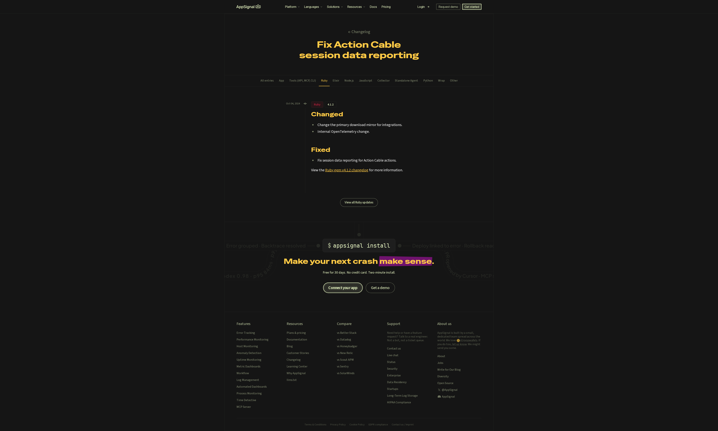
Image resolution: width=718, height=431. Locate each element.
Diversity (443, 376)
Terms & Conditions (315, 424)
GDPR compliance (378, 424)
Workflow (243, 373)
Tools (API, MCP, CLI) (302, 81)
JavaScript (365, 81)
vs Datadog (344, 340)
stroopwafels (468, 340)
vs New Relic (345, 353)
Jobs (440, 363)
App (281, 81)
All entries (267, 81)
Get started (471, 7)
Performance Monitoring (253, 340)
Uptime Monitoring (249, 360)
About (441, 356)
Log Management (248, 380)
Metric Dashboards (248, 366)
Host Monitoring (247, 346)
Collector (384, 81)
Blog (290, 346)
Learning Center (297, 366)
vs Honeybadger (347, 346)
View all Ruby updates (359, 202)
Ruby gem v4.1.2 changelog (346, 170)
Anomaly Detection (249, 353)
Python (428, 81)
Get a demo (380, 288)
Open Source (445, 383)
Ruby (324, 81)
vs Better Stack (346, 333)
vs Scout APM (345, 360)
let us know (459, 344)
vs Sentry (343, 366)
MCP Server (244, 407)
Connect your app (342, 288)
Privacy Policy (338, 424)
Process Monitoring (249, 393)
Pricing (386, 7)
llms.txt (292, 380)
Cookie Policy (357, 424)
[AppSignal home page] (248, 6)
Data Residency (396, 382)
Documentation (297, 340)
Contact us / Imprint (403, 424)
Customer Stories (298, 353)
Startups (392, 389)
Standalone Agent (406, 81)
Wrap (441, 81)
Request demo (448, 7)
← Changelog (359, 32)
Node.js (349, 81)
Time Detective (246, 400)
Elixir (336, 81)
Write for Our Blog (449, 370)
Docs (373, 7)
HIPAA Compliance (399, 402)
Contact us (394, 348)
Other (454, 81)
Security (392, 369)
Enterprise (394, 375)
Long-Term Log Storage (402, 396)
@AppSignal (450, 390)
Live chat (392, 355)
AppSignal (448, 396)
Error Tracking (246, 333)
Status (391, 362)
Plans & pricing (296, 333)
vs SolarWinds (346, 373)
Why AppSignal (296, 373)
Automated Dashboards (252, 387)
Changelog (294, 360)
